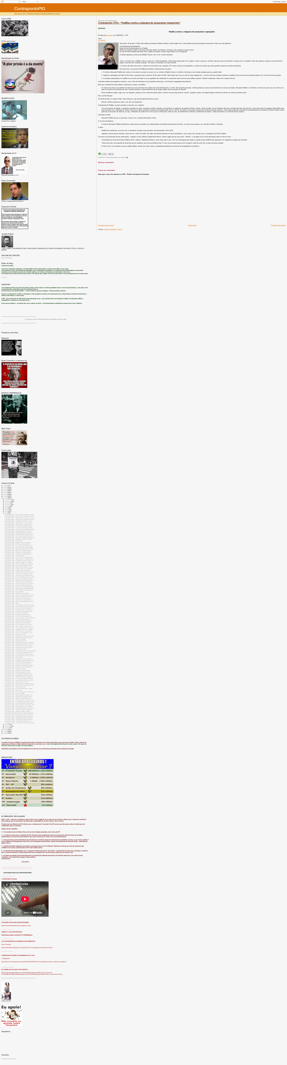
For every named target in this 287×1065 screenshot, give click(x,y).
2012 (5, 498)
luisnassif (109, 35)
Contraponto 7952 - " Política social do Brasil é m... (18, 619)
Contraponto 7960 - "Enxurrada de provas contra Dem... (19, 606)
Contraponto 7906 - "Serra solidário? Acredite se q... (18, 695)
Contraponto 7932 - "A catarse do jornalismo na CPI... (19, 652)
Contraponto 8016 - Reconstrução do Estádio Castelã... (19, 514)
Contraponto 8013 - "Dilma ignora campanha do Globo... (19, 519)
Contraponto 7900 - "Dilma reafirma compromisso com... (19, 705)
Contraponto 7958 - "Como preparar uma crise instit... (19, 609)
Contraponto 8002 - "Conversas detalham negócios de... (19, 537)
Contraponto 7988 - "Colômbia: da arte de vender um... (19, 560)
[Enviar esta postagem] (126, 157)
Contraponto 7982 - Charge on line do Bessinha (17, 570)
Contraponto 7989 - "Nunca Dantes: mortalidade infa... (19, 559)
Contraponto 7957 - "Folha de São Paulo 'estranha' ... (18, 611)
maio (6, 511)
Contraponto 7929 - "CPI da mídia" (13, 657)
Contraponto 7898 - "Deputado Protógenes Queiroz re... (19, 708)
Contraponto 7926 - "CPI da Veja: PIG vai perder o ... (18, 662)
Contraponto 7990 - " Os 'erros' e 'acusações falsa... (18, 557)
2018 (5, 487)
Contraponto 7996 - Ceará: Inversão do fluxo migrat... (19, 547)
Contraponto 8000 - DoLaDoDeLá (13, 541)
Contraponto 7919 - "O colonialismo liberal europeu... (18, 673)
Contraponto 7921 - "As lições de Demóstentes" (17, 670)
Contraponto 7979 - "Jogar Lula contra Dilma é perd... (19, 575)
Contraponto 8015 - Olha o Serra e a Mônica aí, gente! (19, 516)
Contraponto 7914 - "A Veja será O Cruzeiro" (16, 682)
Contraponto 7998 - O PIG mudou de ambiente (17, 544)
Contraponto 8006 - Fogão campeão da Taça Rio (17, 531)
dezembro (8, 499)
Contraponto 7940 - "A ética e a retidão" (15, 639)
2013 (5, 496)
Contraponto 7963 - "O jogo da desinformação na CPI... (19, 601)
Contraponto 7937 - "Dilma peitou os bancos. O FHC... (19, 644)
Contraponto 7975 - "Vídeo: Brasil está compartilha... (18, 582)
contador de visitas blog (8, 1059)
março (7, 724)
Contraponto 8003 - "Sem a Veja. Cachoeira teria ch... (19, 536)
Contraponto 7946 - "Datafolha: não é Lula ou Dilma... (18, 629)
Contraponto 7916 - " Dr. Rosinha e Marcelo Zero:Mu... (19, 678)
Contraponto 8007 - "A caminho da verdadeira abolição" (19, 529)
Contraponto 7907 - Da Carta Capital (14, 693)
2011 (5, 729)
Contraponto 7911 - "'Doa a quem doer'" (15, 686)
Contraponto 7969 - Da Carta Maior (14, 591)
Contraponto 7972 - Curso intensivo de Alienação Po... (19, 586)
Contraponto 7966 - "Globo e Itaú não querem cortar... (19, 596)
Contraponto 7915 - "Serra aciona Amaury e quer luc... (19, 680)
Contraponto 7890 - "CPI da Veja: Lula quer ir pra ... (18, 721)
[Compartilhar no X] (107, 154)
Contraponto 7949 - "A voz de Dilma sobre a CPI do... (18, 624)
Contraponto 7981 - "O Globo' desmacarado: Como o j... (19, 572)
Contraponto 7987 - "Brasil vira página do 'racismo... (18, 562)
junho (6, 509)
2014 (5, 494)
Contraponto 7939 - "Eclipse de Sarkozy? (15, 641)
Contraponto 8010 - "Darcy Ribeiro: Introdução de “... (18, 524)
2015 (5, 492)
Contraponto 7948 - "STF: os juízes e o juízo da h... (18, 626)
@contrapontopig (6, 258)
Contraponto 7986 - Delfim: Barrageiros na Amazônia (18, 563)
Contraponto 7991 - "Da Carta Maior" (14, 555)
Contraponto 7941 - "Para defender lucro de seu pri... (18, 637)
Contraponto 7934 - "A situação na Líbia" (15, 649)
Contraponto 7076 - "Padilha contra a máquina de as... (19, 580)
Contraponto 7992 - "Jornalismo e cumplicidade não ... (19, 554)
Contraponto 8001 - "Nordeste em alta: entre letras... (18, 539)
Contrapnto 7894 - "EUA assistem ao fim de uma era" (18, 714)
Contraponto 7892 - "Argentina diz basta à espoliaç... (18, 718)
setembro (7, 504)
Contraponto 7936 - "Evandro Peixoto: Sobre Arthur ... (19, 645)
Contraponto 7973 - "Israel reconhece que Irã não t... (18, 585)
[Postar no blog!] (105, 154)
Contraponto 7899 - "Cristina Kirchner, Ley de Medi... (18, 706)
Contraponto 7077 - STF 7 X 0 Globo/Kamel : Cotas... (18, 578)
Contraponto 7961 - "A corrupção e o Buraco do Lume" (19, 604)
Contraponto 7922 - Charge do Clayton (15, 668)
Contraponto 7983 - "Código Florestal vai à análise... (18, 568)
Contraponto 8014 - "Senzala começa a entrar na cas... (19, 518)
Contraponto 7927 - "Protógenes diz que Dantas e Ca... (19, 660)
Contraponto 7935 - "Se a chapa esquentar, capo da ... (19, 647)
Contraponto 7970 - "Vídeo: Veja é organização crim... (19, 590)
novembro (8, 501)
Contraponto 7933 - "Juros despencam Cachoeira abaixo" (20, 650)
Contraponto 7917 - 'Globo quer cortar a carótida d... (18, 677)
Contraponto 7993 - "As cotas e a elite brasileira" (17, 552)
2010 (5, 731)
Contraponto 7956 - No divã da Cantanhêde (16, 613)
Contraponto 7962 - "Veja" (11, 603)
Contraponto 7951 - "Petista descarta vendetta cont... (18, 621)
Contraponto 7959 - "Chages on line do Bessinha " (18, 608)
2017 (5, 489)
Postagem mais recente (106, 225)
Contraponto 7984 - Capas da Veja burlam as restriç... (19, 567)
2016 (5, 491)
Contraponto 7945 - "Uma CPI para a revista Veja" (18, 631)
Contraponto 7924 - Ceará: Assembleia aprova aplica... (19, 665)
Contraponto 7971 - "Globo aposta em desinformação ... (19, 588)
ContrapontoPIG (29, 8)
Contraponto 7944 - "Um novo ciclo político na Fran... (18, 632)
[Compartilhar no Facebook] (110, 154)
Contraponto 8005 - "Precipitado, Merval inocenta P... (18, 532)
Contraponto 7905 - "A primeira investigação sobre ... (18, 696)
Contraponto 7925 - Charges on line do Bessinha (17, 664)
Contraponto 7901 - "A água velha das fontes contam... (19, 703)
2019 (5, 485)
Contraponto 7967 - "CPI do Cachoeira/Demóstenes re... (19, 595)
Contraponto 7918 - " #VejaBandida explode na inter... (18, 675)
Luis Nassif (101, 40)
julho (6, 508)
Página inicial (192, 225)
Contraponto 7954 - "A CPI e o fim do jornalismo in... (18, 616)
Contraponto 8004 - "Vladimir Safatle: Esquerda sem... (19, 534)
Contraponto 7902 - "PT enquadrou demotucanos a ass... (20, 701)
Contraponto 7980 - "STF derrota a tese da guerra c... (19, 573)
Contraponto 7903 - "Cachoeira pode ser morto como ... (19, 700)
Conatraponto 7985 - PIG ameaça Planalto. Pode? (18, 565)
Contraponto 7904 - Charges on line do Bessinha (17, 698)
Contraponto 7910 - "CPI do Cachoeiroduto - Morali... (18, 688)
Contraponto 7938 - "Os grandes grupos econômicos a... (19, 642)
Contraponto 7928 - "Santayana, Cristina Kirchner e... (18, 659)
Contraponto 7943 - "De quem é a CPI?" (15, 634)
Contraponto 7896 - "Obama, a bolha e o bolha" (17, 711)
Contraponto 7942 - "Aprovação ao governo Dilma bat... (19, 636)
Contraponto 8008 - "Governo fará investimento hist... (19, 527)
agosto (7, 506)
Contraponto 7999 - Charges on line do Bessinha (17, 542)
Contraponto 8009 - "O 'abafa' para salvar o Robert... (18, 526)
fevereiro (7, 726)
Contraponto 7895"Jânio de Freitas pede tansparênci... (19, 713)
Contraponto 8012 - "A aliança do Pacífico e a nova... (18, 521)
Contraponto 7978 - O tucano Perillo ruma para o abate (19, 577)
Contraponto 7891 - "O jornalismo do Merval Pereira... (19, 719)
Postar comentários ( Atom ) (113, 229)
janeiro (7, 727)
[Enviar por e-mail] (102, 154)
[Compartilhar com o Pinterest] (113, 154)
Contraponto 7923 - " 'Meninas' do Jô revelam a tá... (18, 667)
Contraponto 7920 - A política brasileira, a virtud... (17, 672)
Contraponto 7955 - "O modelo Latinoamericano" (17, 614)
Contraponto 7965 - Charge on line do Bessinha (17, 598)
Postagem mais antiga (278, 225)
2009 (5, 733)
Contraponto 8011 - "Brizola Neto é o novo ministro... (18, 522)
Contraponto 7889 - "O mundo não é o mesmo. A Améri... (19, 723)
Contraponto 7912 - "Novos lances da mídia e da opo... (19, 685)
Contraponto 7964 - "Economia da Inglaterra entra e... (19, 600)
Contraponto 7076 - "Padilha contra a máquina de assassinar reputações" (139, 22)
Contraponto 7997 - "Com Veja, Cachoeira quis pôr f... (19, 545)
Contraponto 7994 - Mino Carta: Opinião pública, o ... (18, 550)
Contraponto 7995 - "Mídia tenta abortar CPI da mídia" (19, 549)
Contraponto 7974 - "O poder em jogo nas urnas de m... (19, 583)
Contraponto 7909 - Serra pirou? (13, 690)
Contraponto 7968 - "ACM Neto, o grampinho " (17, 593)
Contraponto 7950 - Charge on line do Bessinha (17, 623)
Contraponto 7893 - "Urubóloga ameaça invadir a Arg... (19, 716)
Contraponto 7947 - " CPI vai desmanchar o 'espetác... (19, 627)
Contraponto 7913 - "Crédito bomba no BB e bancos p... (19, 683)
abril (6, 513)
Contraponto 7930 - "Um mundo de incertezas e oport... (19, 655)
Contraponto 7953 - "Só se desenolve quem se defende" (19, 618)
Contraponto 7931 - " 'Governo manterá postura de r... (19, 654)
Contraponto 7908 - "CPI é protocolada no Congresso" (19, 691)
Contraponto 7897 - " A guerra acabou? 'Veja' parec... (18, 709)
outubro (7, 503)
